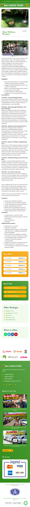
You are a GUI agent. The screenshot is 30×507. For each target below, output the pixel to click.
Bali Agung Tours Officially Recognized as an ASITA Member (15, 446)
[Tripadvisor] (16, 384)
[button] (27, 5)
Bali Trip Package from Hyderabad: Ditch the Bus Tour (15, 428)
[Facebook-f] (3, 384)
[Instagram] (6, 384)
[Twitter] (9, 384)
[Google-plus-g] (13, 384)
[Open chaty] (26, 503)
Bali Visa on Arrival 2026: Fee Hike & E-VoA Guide (15, 409)
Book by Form (11, 292)
